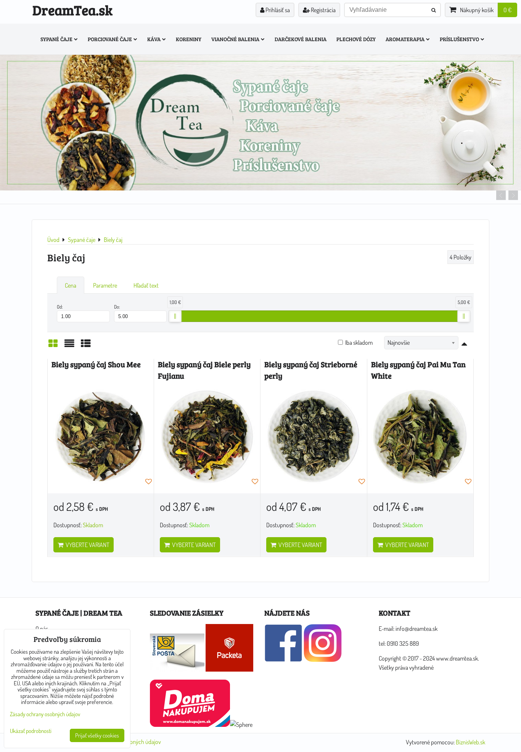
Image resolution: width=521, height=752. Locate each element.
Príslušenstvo (459, 39)
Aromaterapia (405, 39)
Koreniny (188, 39)
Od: (60, 307)
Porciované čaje (110, 39)
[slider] (175, 316)
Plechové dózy (356, 39)
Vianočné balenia (235, 39)
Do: (117, 307)
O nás (41, 628)
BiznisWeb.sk (470, 742)
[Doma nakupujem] (190, 724)
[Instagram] (323, 660)
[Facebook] (283, 660)
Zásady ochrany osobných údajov (45, 714)
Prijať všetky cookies (97, 735)
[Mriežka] (53, 345)
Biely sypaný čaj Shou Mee (96, 364)
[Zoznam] (69, 345)
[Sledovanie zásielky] (177, 669)
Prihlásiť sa (277, 10)
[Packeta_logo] (229, 669)
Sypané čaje (56, 39)
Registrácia (323, 10)
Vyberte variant (86, 545)
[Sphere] (241, 724)
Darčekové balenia (300, 39)
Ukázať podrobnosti (30, 731)
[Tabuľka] (86, 345)
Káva (154, 39)
